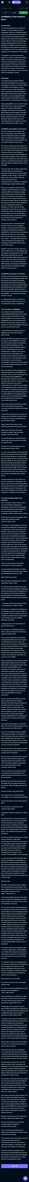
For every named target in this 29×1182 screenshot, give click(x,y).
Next (13, 1166)
